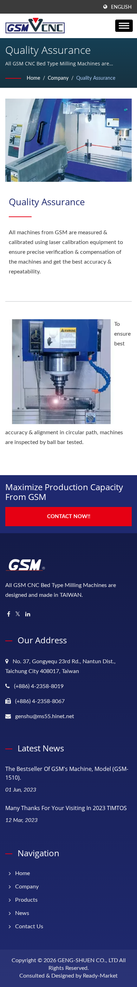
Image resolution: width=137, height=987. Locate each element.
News (22, 913)
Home (33, 78)
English (121, 7)
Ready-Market (100, 976)
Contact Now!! (68, 516)
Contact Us (29, 926)
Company (58, 78)
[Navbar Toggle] (124, 26)
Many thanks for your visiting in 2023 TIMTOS (66, 808)
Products (26, 900)
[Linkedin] (27, 614)
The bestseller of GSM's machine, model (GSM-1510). (66, 773)
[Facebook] (8, 614)
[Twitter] (17, 614)
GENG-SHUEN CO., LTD (88, 960)
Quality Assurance (95, 78)
